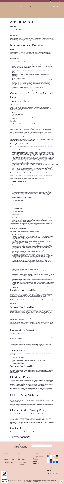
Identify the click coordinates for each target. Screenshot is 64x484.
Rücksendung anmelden (23, 457)
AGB (24, 480)
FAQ (19, 456)
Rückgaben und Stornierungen (24, 460)
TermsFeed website (44, 175)
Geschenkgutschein (22, 462)
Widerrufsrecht (29, 480)
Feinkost (42, 12)
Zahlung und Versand (46, 480)
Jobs (5, 457)
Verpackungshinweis (28, 481)
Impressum (20, 480)
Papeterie (38, 16)
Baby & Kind (21, 12)
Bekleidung (26, 16)
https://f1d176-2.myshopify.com (36, 87)
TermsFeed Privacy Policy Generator (33, 40)
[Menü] (6, 471)
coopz (10, 12)
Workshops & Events (8, 462)
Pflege (52, 12)
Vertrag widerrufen (22, 459)
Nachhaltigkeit (7, 460)
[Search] (21, 6)
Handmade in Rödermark (9, 459)
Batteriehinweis (53, 480)
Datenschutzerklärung (37, 480)
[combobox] (12, 6)
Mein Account (21, 464)
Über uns (6, 456)
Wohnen (32, 12)
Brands (49, 16)
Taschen (15, 16)
